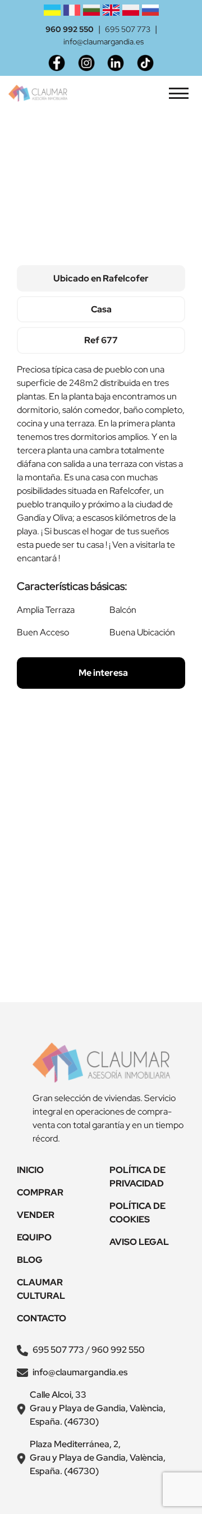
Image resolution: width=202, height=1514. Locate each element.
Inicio (30, 1170)
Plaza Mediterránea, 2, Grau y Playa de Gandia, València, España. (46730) (98, 1457)
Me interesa (102, 673)
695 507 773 (127, 29)
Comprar (40, 1192)
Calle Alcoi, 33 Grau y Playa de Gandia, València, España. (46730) (98, 1408)
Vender (35, 1215)
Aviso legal (139, 1242)
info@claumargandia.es (103, 42)
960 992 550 (69, 29)
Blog (30, 1260)
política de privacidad (131, 968)
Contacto (41, 1318)
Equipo (34, 1237)
